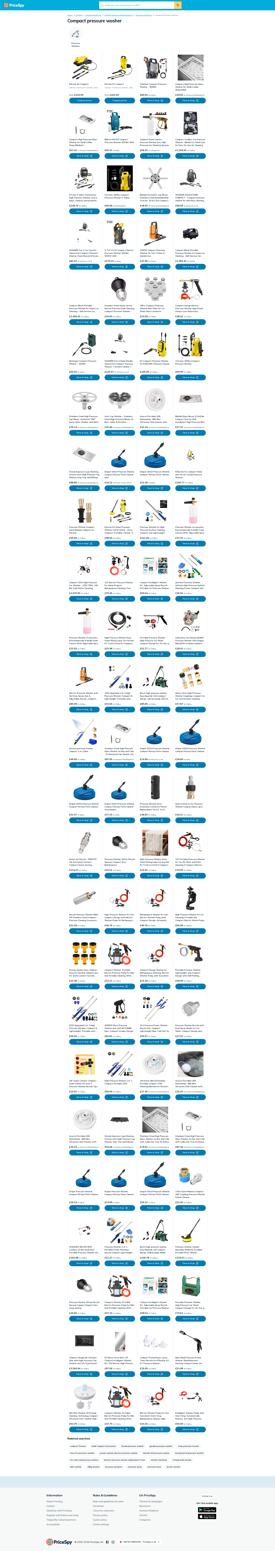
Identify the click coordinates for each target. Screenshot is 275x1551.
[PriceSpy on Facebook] (107, 1541)
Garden (79, 15)
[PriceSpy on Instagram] (113, 1541)
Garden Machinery (93, 15)
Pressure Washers (144, 15)
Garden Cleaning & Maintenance (118, 15)
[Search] (178, 5)
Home (70, 15)
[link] (84, 78)
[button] (207, 1496)
